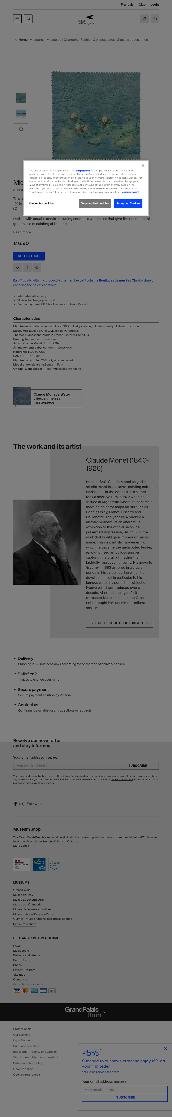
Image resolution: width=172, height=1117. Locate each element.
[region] (86, 187)
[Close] (143, 165)
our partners (83, 170)
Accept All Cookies (128, 203)
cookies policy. (130, 192)
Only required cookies (95, 203)
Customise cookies (41, 203)
